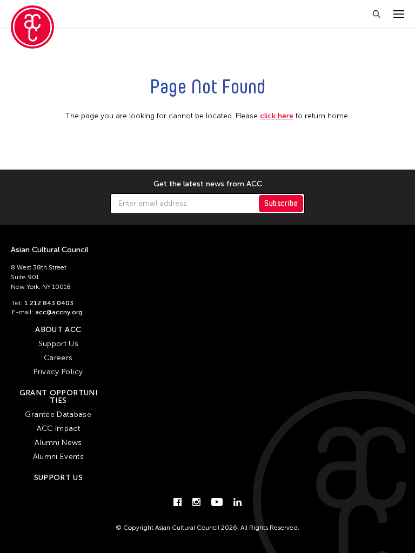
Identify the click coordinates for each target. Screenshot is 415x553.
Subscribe (281, 203)
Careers (58, 357)
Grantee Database (58, 414)
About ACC (58, 329)
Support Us (58, 343)
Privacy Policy (58, 371)
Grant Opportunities (58, 396)
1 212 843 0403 (48, 303)
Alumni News (58, 442)
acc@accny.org (59, 312)
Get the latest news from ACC (207, 184)
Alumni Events (58, 456)
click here (276, 115)
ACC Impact (59, 428)
